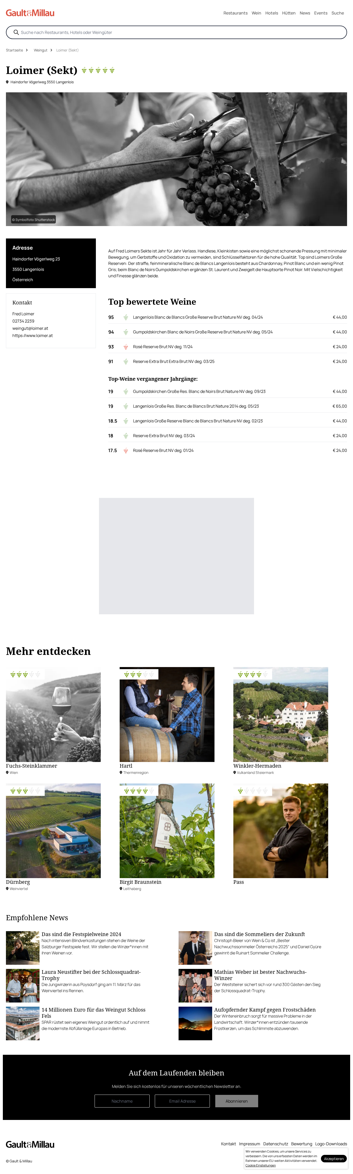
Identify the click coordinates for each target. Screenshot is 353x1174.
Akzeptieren (334, 1158)
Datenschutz (275, 1144)
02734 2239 (23, 321)
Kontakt (228, 1144)
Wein (256, 13)
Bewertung (301, 1144)
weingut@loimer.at (30, 328)
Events (320, 13)
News (305, 13)
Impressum (249, 1144)
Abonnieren (237, 1101)
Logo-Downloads (331, 1144)
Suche (338, 13)
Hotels (271, 13)
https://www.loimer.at (32, 335)
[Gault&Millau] (30, 1144)
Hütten (289, 13)
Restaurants (236, 13)
